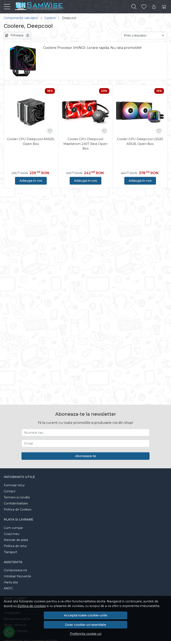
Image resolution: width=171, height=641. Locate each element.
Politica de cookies (32, 606)
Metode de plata (16, 540)
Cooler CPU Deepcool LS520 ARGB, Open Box (140, 141)
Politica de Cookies (17, 509)
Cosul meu (11, 534)
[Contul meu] (154, 7)
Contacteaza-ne (15, 570)
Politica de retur (15, 546)
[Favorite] (144, 7)
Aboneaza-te (85, 456)
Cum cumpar (13, 528)
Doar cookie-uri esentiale (85, 625)
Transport (10, 552)
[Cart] (164, 7)
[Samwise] (53, 6)
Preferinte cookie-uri (85, 634)
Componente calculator (21, 18)
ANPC (8, 588)
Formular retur (14, 485)
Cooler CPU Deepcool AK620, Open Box (31, 141)
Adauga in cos (30, 180)
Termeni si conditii (17, 497)
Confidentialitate (16, 503)
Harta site (11, 582)
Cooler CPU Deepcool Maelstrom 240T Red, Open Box (85, 143)
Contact (9, 491)
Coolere (50, 18)
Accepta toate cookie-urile (85, 615)
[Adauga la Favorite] (50, 131)
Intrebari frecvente (17, 576)
